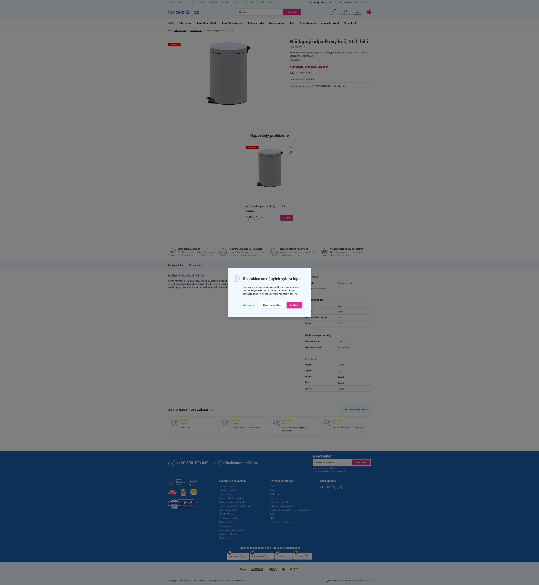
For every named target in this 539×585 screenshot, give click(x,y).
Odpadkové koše (345, 283)
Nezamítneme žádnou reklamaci (245, 249)
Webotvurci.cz (364, 580)
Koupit (286, 217)
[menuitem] (171, 23)
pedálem (342, 341)
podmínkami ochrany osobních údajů (329, 471)
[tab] (175, 265)
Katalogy (213, 2)
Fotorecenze (225, 526)
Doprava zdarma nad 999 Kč (293, 249)
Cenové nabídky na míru (231, 498)
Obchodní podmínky (229, 2)
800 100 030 (192, 462)
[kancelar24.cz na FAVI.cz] (172, 494)
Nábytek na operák (228, 518)
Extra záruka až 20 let (189, 249)
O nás (272, 486)
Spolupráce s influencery (282, 522)
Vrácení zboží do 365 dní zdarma (346, 249)
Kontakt (271, 2)
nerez (340, 311)
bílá (339, 305)
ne (339, 317)
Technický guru (226, 522)
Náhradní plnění (227, 486)
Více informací (249, 305)
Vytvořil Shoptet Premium (342, 580)
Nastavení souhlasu (272, 305)
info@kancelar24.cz (240, 462)
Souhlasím (294, 305)
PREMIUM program (228, 514)
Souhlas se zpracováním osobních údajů (290, 510)
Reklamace (192, 2)
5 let (340, 323)
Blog (272, 498)
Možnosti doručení (303, 73)
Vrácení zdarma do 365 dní (232, 502)
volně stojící (343, 347)
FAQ (203, 2)
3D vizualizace (226, 538)
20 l (339, 370)
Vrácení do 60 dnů (228, 534)
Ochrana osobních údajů (253, 2)
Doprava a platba (175, 2)
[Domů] (169, 30)
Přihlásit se (361, 462)
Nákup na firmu (226, 494)
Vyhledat (292, 12)
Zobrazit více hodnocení (354, 409)
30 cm (341, 364)
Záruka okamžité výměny (231, 530)
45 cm (341, 389)
